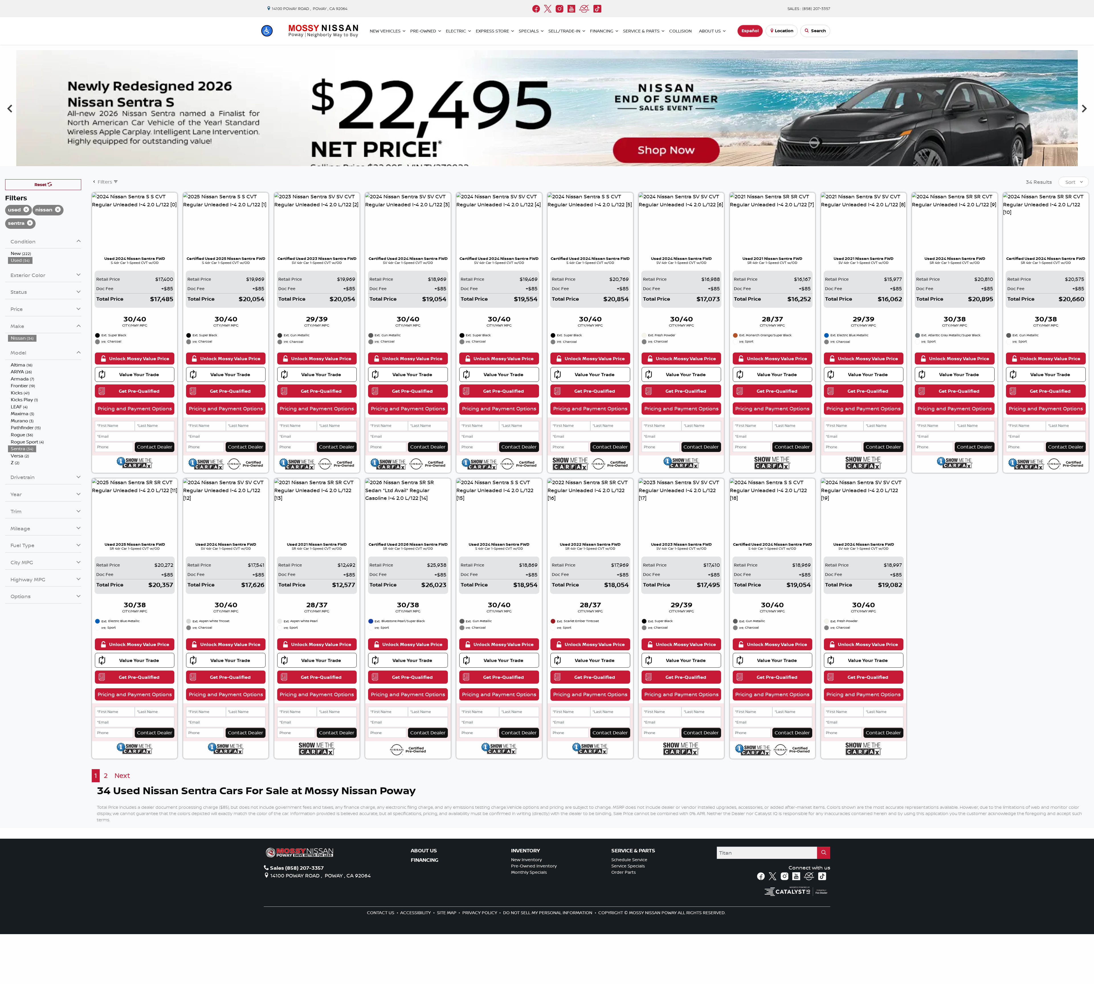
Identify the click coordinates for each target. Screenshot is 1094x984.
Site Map (447, 962)
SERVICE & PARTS (633, 900)
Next (1084, 133)
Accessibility (416, 962)
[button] (267, 30)
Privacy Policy (480, 962)
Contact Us (381, 962)
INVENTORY (525, 900)
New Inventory (526, 909)
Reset (41, 234)
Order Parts (623, 922)
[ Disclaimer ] (1055, 210)
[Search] (823, 903)
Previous (10, 133)
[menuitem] (44, 303)
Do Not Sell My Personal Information (548, 962)
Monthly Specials (529, 922)
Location (784, 31)
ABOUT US (424, 900)
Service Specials (628, 916)
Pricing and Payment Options (135, 458)
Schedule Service (629, 909)
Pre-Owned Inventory (534, 916)
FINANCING (424, 910)
